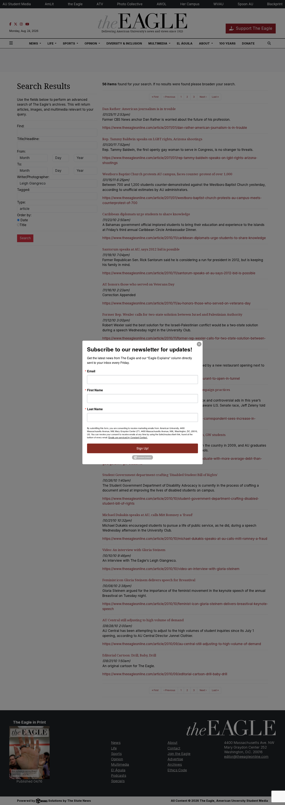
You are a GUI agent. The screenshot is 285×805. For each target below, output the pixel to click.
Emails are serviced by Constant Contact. (128, 437)
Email (91, 371)
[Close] (199, 344)
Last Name (95, 409)
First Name (95, 390)
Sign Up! (142, 448)
